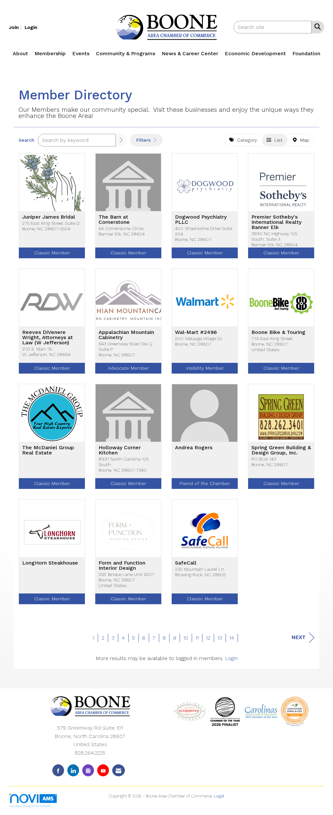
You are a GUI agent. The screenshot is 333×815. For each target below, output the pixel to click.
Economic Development (255, 53)
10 (185, 638)
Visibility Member (205, 368)
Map (303, 140)
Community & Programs (125, 53)
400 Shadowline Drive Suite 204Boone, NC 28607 (203, 234)
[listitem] (16, 27)
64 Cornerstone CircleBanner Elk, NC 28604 (122, 231)
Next (298, 637)
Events (80, 53)
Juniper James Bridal (48, 217)
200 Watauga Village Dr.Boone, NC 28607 (199, 341)
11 (197, 638)
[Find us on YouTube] (103, 770)
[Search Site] (316, 26)
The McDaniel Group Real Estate (48, 450)
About (20, 53)
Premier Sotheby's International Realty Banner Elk (276, 222)
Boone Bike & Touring (278, 332)
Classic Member (52, 252)
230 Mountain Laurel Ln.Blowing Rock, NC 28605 (200, 572)
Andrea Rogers (193, 447)
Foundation (306, 53)
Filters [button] (144, 140)
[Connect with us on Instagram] (88, 770)
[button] (121, 140)
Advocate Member (128, 368)
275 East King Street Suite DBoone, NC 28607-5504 (51, 226)
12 (208, 638)
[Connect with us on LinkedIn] (73, 770)
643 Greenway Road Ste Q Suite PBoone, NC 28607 (126, 349)
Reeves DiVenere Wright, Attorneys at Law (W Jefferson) (47, 337)
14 (231, 638)
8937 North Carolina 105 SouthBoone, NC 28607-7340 (124, 464)
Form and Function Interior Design (122, 565)
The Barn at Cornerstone (114, 219)
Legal (219, 796)
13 (220, 638)
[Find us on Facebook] (58, 770)
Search (26, 140)
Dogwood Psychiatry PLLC (201, 219)
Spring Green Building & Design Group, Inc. (281, 450)
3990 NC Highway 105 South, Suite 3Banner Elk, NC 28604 (274, 239)
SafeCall (185, 563)
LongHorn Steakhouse (50, 563)
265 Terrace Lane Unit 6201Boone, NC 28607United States (126, 580)
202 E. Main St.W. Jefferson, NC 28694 (46, 351)
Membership (50, 53)
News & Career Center (190, 53)
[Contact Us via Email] (118, 770)
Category (245, 140)
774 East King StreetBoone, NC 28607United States (272, 344)
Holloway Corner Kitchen (120, 450)
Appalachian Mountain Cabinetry (126, 335)
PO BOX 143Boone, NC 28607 (269, 461)
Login (231, 658)
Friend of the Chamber (205, 483)
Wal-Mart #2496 (196, 332)
